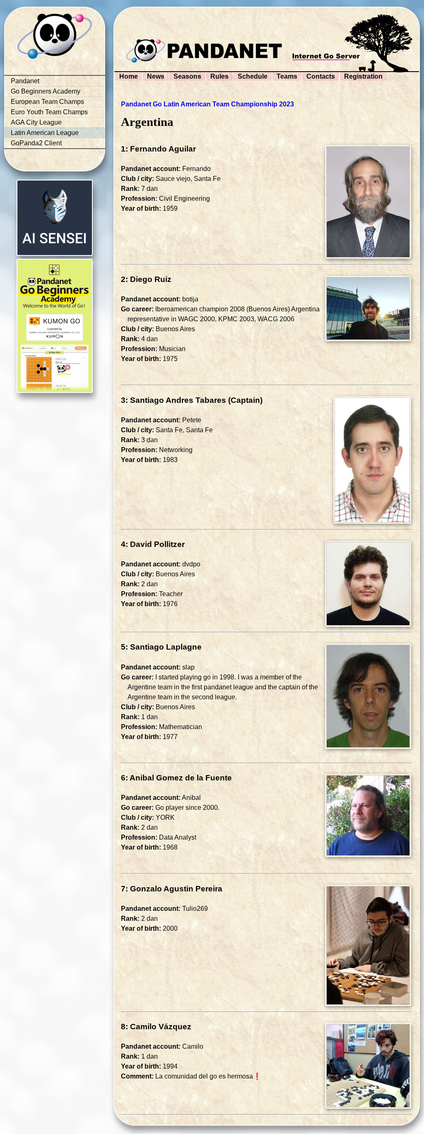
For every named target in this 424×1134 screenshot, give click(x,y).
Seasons (187, 76)
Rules (219, 76)
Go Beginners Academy (45, 91)
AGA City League (36, 122)
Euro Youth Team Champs (49, 112)
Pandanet (25, 80)
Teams (287, 76)
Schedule (252, 76)
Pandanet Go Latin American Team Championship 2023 (207, 104)
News (155, 76)
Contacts (320, 76)
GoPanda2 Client (36, 143)
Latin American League (45, 132)
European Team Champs (47, 101)
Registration (363, 76)
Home (128, 76)
